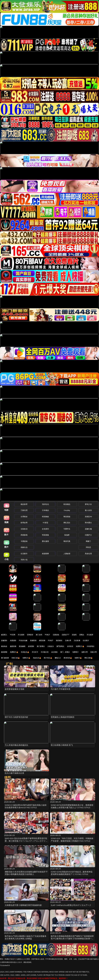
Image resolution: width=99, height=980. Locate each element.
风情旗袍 (24, 535)
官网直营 (30, 635)
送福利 (74, 635)
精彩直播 (42, 640)
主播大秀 (68, 640)
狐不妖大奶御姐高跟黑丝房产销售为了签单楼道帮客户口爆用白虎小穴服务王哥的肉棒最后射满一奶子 (72, 938)
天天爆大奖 (45, 652)
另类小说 (24, 559)
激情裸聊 (4, 652)
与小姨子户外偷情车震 (60, 689)
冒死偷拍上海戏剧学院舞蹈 (62, 717)
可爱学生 (67, 529)
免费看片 (75, 652)
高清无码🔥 (68, 658)
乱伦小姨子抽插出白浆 (14, 773)
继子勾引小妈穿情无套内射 (16, 717)
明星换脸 (45, 535)
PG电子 (47, 635)
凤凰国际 (13, 640)
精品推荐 (24, 504)
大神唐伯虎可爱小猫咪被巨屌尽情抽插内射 (23, 905)
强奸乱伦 (45, 504)
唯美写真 (67, 541)
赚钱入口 (58, 658)
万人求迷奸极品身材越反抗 (16, 745)
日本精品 (45, 510)
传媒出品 (24, 547)
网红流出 (67, 522)
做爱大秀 (84, 652)
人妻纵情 (67, 553)
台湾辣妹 (24, 516)
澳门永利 (39, 635)
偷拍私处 (4, 646)
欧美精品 (67, 504)
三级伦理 (24, 510)
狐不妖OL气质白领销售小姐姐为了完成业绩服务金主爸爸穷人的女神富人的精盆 (25, 937)
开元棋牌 (21, 635)
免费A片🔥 (26, 658)
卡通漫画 (24, 541)
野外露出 (88, 522)
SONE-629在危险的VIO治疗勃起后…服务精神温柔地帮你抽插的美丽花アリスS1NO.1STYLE (71, 872)
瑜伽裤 (66, 535)
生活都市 (24, 553)
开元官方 (35, 652)
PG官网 (12, 635)
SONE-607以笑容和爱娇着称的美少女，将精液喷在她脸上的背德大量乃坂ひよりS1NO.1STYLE (72, 806)
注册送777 (65, 635)
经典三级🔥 (16, 658)
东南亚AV (88, 516)
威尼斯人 (4, 635)
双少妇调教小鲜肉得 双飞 (62, 745)
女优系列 (45, 529)
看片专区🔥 (48, 658)
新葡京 (81, 635)
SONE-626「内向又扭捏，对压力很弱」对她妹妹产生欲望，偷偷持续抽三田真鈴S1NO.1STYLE (72, 839)
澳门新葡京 (41, 646)
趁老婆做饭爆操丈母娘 (14, 689)
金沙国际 (54, 652)
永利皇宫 (70, 646)
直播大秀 (93, 652)
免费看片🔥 (80, 646)
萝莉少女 (88, 504)
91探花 (45, 522)
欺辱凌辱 (24, 522)
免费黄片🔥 (14, 652)
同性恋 (88, 547)
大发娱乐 (50, 646)
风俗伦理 (88, 553)
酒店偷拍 (59, 640)
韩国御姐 (45, 516)
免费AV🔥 (78, 658)
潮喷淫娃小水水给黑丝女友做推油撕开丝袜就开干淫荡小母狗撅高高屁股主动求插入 (26, 872)
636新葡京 (90, 646)
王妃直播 (77, 640)
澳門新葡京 (60, 646)
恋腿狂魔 (88, 529)
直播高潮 (33, 640)
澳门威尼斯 (5, 658)
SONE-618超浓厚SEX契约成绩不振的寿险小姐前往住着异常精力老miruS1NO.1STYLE (26, 806)
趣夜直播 (13, 646)
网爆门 (88, 541)
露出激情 (45, 541)
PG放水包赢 (23, 640)
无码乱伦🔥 (25, 652)
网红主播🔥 (88, 658)
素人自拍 (88, 510)
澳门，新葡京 (65, 652)
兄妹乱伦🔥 (37, 658)
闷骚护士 (88, 535)
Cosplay (67, 510)
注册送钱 (56, 635)
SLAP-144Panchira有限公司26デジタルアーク (71, 905)
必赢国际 (4, 640)
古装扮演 (24, 529)
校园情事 (45, 553)
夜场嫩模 (22, 646)
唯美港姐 (67, 516)
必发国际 (31, 646)
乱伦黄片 (86, 640)
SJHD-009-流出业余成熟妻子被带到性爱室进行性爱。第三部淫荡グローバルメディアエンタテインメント (26, 840)
